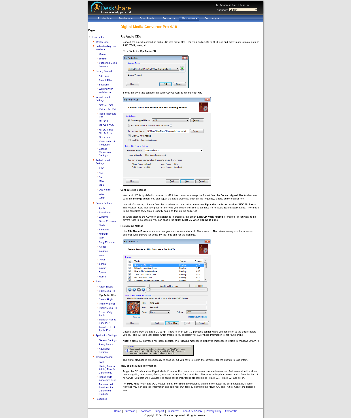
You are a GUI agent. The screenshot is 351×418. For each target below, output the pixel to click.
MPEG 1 (103, 121)
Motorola (103, 234)
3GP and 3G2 (106, 105)
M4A (101, 181)
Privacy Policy (213, 411)
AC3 (101, 172)
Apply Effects (106, 286)
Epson (102, 272)
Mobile (102, 276)
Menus (102, 54)
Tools (98, 281)
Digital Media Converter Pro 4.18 (148, 27)
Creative (103, 251)
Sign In (244, 5)
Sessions (104, 84)
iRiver (102, 259)
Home (117, 411)
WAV (101, 194)
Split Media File (107, 291)
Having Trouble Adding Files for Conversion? (107, 369)
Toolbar (103, 58)
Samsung (104, 229)
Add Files (104, 76)
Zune (101, 255)
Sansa (102, 263)
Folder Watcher (107, 303)
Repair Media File (108, 308)
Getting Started (104, 71)
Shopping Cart (228, 5)
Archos (102, 246)
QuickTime (104, 137)
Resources (101, 399)
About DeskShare (193, 411)
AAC (101, 168)
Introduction (98, 37)
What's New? (102, 42)
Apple (102, 208)
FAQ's (102, 362)
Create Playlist (106, 299)
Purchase (130, 411)
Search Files (105, 80)
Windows (103, 216)
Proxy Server (106, 344)
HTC (101, 238)
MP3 (101, 185)
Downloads (145, 411)
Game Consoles (107, 221)
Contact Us (231, 411)
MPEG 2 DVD (106, 125)
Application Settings (106, 335)
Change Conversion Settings (105, 152)
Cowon (102, 268)
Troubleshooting (104, 357)
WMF (102, 198)
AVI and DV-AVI (107, 109)
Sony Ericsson (106, 242)
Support (159, 411)
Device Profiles (104, 203)
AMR (101, 177)
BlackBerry (105, 212)
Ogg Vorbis (105, 189)
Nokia (102, 225)
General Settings (108, 340)
